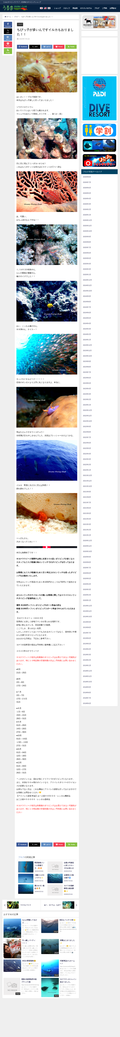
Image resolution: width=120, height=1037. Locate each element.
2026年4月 (87, 198)
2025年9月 (87, 236)
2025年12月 (87, 220)
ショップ (57, 8)
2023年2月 (87, 399)
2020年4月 (87, 584)
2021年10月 (87, 486)
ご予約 (104, 8)
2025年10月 (87, 231)
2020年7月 (87, 567)
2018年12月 (87, 671)
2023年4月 (87, 388)
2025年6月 (87, 253)
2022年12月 (87, 410)
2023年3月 (87, 394)
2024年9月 (87, 296)
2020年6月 (87, 573)
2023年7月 (87, 372)
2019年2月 (87, 660)
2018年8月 (87, 692)
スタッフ (66, 8)
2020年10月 (87, 551)
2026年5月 (87, 193)
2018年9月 (87, 687)
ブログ (96, 8)
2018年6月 (87, 703)
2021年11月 (87, 481)
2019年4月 (87, 649)
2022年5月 (87, 448)
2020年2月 (87, 595)
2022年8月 (87, 432)
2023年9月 (87, 361)
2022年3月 (87, 459)
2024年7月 (87, 307)
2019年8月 (87, 627)
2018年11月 (87, 676)
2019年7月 (87, 633)
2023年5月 (87, 383)
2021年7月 (87, 502)
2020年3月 (87, 589)
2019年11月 (87, 611)
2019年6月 (87, 638)
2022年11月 (87, 415)
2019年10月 (87, 616)
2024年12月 (87, 280)
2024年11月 (87, 285)
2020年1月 (87, 600)
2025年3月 (87, 269)
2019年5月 (87, 643)
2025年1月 (87, 274)
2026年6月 (87, 188)
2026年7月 (87, 182)
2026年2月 (87, 209)
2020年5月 (87, 578)
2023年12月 (87, 345)
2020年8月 (87, 562)
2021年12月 (87, 475)
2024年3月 (87, 329)
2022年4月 (87, 454)
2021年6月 (87, 508)
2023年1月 (87, 405)
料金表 (75, 8)
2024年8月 (87, 301)
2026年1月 (87, 215)
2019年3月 (87, 654)
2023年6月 (87, 378)
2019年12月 (87, 606)
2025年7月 (87, 247)
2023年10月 (87, 356)
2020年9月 (87, 557)
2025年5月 (87, 258)
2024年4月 (87, 323)
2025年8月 (87, 242)
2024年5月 (87, 318)
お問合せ (113, 8)
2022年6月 (87, 443)
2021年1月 (87, 535)
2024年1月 (87, 339)
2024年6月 (87, 312)
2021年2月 (87, 530)
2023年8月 (87, 367)
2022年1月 (87, 470)
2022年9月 (87, 426)
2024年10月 (87, 291)
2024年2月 (87, 334)
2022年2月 (87, 464)
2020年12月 (87, 540)
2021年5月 (87, 513)
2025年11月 (87, 225)
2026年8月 (87, 177)
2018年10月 (87, 681)
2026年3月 (87, 204)
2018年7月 (87, 698)
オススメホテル (86, 8)
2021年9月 (87, 491)
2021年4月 (87, 519)
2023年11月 (87, 350)
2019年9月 (87, 622)
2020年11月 (87, 546)
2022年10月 (87, 421)
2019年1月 (87, 665)
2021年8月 (87, 497)
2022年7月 (87, 437)
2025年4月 (87, 263)
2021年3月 (87, 524)
